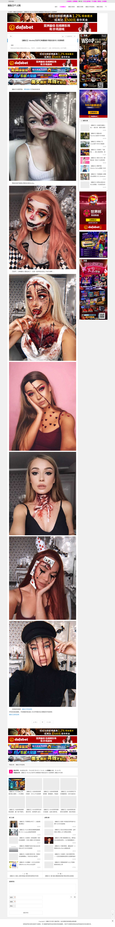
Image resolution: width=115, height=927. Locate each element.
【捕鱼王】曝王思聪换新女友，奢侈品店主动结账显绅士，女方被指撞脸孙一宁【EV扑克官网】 (64, 840)
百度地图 (68, 921)
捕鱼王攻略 (80, 6)
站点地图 (63, 921)
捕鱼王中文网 (14, 5)
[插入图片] (74, 897)
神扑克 (80, 1)
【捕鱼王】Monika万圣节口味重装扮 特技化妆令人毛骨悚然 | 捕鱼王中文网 (42, 772)
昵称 (12, 897)
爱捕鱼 (49, 770)
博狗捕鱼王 (27, 89)
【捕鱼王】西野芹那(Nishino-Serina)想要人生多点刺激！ (98, 168)
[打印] (62, 36)
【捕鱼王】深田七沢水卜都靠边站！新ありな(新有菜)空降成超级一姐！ (97, 160)
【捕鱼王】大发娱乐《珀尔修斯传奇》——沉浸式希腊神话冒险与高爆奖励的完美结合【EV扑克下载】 (64, 856)
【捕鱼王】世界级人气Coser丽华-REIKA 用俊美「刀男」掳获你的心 (97, 144)
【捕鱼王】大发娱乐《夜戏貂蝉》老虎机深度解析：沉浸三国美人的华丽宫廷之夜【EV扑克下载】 (29, 840)
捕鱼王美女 (100, 6)
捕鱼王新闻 (71, 6)
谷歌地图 (73, 921)
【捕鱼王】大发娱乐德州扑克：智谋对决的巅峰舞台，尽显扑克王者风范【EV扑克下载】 (29, 856)
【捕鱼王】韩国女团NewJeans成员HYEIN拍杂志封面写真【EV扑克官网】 (98, 136)
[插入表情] (71, 897)
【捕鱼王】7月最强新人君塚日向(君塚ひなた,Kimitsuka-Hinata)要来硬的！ (98, 176)
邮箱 (12, 902)
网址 (11, 906)
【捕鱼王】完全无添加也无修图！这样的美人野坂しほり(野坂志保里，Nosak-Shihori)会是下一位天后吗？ (64, 832)
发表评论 (69, 36)
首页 (56, 6)
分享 (49, 722)
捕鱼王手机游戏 (90, 6)
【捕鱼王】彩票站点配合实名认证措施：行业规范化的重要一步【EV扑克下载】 (97, 184)
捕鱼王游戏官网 (14, 714)
